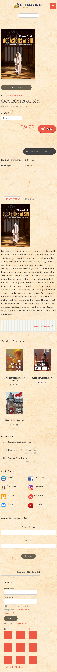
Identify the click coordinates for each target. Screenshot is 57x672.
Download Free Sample (40, 151)
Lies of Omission (42, 326)
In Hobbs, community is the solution (20, 450)
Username (9, 588)
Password (9, 597)
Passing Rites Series (13, 95)
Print (5, 178)
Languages (6, 165)
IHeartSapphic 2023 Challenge (17, 442)
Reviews (29, 199)
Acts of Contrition (42, 378)
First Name (28, 541)
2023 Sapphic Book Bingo (15, 458)
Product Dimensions (11, 160)
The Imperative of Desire (14, 379)
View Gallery (16, 87)
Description (12, 199)
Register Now (21, 623)
